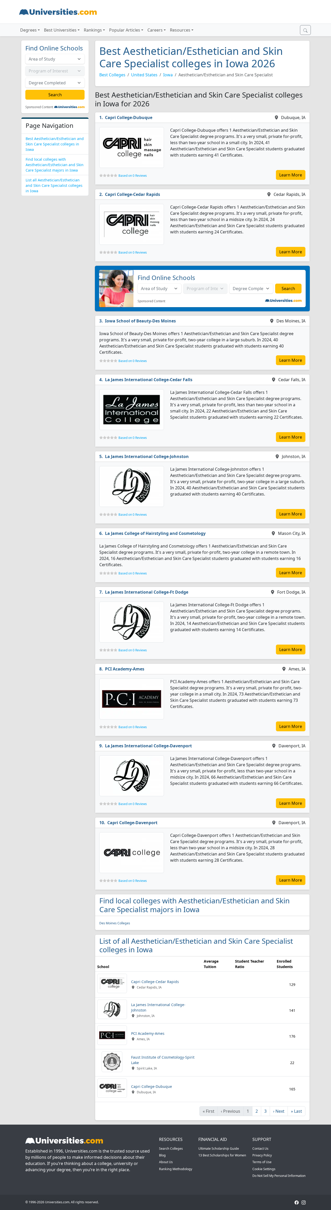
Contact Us (260, 1148)
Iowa (168, 75)
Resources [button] (180, 30)
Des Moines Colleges (114, 923)
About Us (166, 1162)
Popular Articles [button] (124, 30)
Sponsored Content (39, 107)
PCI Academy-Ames (124, 669)
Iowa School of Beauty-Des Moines (140, 321)
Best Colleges (112, 75)
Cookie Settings (263, 1169)
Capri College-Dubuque (128, 117)
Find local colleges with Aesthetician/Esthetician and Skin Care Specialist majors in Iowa (55, 165)
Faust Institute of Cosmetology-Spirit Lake (162, 1060)
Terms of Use (262, 1162)
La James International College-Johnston (147, 456)
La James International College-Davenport (148, 746)
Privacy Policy (262, 1155)
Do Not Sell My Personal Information (279, 1176)
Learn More (290, 175)
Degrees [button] (28, 30)
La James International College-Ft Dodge (146, 592)
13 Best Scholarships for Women (222, 1155)
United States (144, 75)
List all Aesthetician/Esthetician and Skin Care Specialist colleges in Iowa (54, 185)
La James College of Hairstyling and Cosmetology (155, 533)
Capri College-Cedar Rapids (132, 194)
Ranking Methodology (175, 1169)
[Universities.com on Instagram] (304, 1202)
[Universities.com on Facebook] (297, 1202)
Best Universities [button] (60, 30)
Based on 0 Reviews (132, 175)
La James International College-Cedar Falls (148, 379)
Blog (162, 1155)
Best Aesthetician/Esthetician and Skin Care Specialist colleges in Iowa (55, 144)
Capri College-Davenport (132, 822)
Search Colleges (171, 1148)
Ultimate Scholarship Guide (218, 1148)
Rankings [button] (93, 30)
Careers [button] (155, 30)
